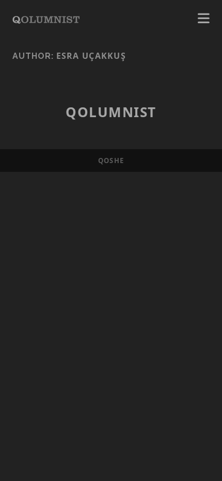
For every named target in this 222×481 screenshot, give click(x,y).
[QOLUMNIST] (46, 18)
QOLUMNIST (111, 112)
